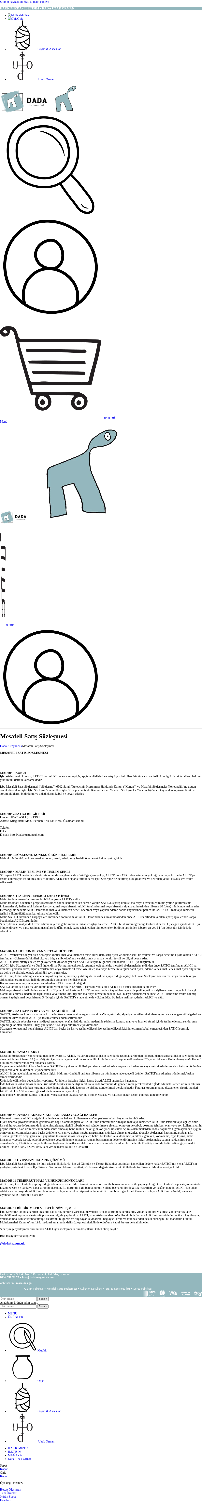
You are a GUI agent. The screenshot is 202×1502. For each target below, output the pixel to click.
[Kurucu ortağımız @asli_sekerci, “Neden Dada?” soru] (50, 1258)
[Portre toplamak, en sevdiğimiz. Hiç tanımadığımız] (118, 1258)
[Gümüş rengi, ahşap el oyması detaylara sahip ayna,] (151, 1258)
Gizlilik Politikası (33, 1288)
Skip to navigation (11, 1)
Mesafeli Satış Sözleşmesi (62, 1288)
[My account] (50, 316)
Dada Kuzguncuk (11, 746)
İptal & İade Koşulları (117, 1288)
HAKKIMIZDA (11, 8)
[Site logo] (25, 112)
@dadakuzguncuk (12, 1243)
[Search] (50, 214)
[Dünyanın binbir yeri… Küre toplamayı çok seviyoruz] (185, 1258)
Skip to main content (36, 1)
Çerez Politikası (142, 1288)
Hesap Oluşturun (10, 1489)
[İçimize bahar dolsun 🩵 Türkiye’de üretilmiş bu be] (16, 1258)
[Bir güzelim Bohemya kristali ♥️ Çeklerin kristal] (84, 1258)
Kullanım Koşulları (91, 1288)
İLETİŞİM (31, 8)
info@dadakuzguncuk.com (38, 1277)
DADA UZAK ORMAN (58, 8)
